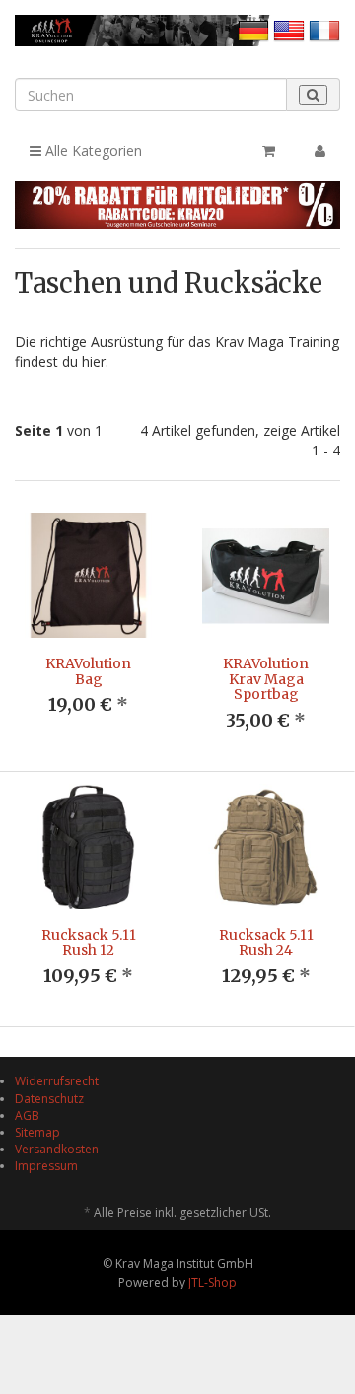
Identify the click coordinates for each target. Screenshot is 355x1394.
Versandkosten (57, 1149)
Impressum (46, 1165)
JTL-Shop (212, 1282)
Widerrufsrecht (57, 1081)
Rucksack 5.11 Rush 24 (266, 942)
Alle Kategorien (91, 150)
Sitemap (37, 1132)
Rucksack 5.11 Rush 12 (88, 942)
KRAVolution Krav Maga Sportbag (266, 679)
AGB (27, 1115)
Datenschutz (49, 1098)
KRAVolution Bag (88, 671)
